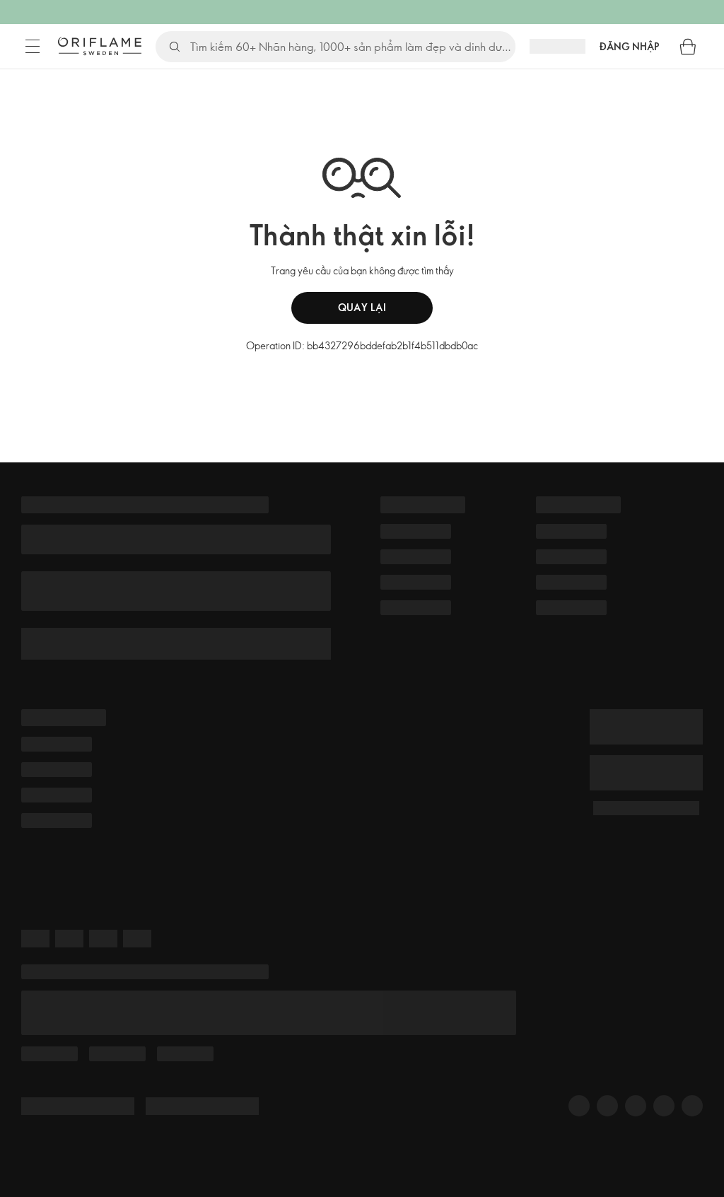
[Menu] (32, 46)
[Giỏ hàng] (688, 47)
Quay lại (362, 307)
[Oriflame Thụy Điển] (99, 46)
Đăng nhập (629, 46)
